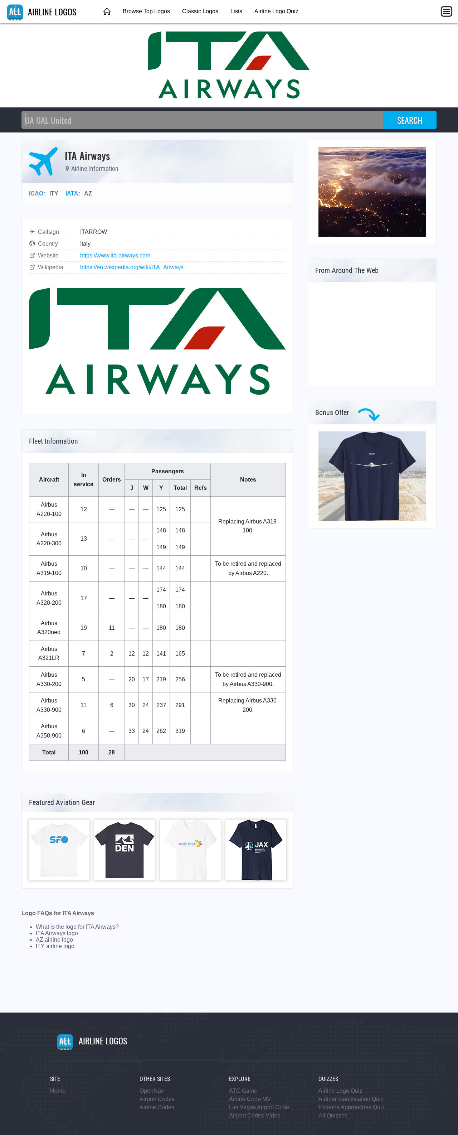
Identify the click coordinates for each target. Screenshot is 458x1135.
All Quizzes (332, 1115)
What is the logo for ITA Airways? (77, 927)
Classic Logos (200, 11)
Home (57, 1091)
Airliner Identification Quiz (351, 1099)
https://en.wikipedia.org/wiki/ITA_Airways (132, 267)
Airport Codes (157, 1099)
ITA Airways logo (57, 933)
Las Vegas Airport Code (259, 1107)
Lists (236, 11)
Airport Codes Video (255, 1115)
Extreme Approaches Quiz (351, 1107)
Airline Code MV (250, 1099)
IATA (71, 193)
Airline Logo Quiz (276, 11)
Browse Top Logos (146, 11)
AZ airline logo (54, 940)
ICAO (36, 193)
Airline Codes (157, 1107)
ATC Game (243, 1091)
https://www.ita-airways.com (115, 255)
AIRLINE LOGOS (51, 11)
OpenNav (152, 1091)
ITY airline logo (55, 946)
